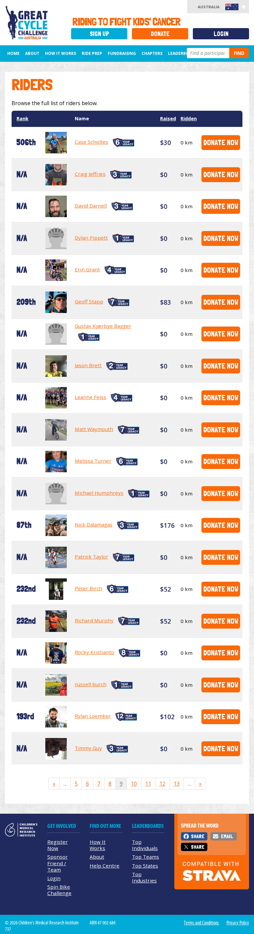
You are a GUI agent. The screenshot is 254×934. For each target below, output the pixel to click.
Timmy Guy (88, 748)
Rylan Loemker (93, 716)
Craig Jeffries (90, 174)
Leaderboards (184, 53)
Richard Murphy (94, 620)
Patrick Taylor (91, 556)
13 (177, 783)
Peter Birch (88, 588)
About (32, 53)
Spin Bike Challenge (59, 889)
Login (221, 34)
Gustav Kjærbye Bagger (103, 326)
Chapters (152, 53)
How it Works (60, 53)
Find (239, 53)
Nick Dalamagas (93, 524)
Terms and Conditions (201, 923)
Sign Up (99, 34)
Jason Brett (88, 365)
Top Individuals (145, 844)
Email (227, 836)
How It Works (98, 844)
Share (197, 836)
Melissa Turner (93, 460)
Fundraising (122, 53)
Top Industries (144, 877)
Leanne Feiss (90, 397)
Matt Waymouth (94, 429)
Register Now (57, 844)
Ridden (189, 118)
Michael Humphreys (99, 492)
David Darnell (91, 205)
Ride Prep (92, 53)
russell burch (90, 684)
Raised (168, 118)
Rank (22, 118)
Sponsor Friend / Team (57, 863)
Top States (145, 865)
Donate (160, 34)
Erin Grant (87, 269)
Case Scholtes (91, 141)
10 (134, 783)
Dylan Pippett (91, 237)
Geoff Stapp (89, 301)
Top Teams (145, 856)
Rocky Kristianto (94, 652)
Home (13, 53)
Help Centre (104, 865)
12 (162, 783)
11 (148, 783)
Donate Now (220, 142)
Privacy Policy (238, 923)
